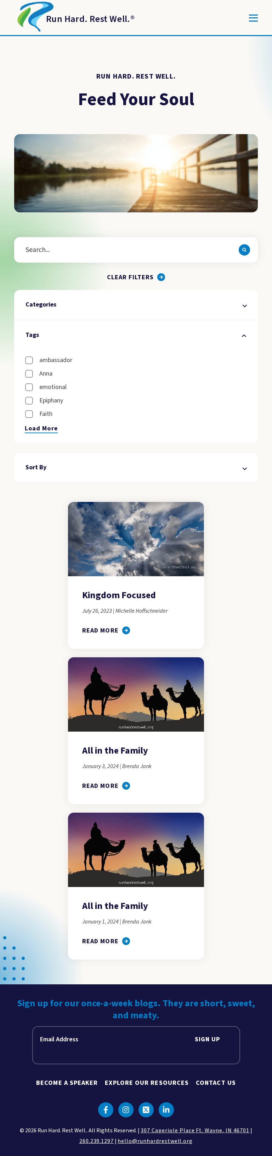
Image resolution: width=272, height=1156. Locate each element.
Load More (41, 428)
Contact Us (216, 1082)
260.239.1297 (96, 1141)
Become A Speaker (67, 1082)
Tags (32, 335)
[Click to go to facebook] (105, 1109)
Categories (41, 304)
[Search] (244, 250)
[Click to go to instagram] (126, 1109)
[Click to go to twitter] (146, 1109)
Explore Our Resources (147, 1082)
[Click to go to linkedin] (166, 1109)
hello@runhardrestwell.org (155, 1141)
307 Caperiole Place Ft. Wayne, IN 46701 (195, 1130)
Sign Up (207, 1039)
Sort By (36, 467)
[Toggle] (253, 18)
